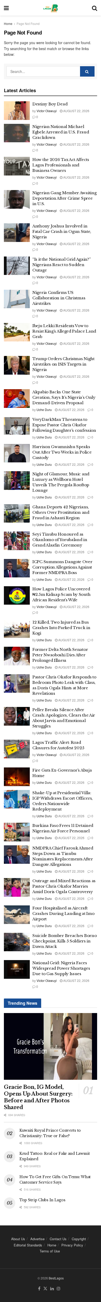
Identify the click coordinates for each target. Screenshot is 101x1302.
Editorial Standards (28, 1245)
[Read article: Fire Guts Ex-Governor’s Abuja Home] (17, 776)
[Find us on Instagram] (58, 1288)
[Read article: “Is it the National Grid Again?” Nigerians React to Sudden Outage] (17, 266)
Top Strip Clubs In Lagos (42, 1200)
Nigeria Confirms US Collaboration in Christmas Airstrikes (58, 298)
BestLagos (56, 1278)
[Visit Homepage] (50, 8)
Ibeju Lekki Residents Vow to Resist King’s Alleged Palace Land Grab (64, 331)
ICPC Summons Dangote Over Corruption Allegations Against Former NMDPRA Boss (62, 567)
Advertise (37, 1238)
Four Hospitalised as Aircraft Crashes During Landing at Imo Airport (63, 913)
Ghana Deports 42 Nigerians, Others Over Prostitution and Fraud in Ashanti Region (60, 512)
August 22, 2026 (75, 111)
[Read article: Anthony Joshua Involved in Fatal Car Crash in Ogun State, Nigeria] (17, 232)
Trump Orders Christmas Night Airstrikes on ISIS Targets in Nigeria (63, 364)
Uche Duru (44, 409)
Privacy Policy (72, 1245)
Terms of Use (50, 1251)
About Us (18, 1238)
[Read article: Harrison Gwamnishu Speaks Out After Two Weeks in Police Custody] (17, 453)
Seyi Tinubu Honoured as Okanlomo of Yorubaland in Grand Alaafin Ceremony (59, 540)
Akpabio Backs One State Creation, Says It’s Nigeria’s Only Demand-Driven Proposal (64, 397)
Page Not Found (28, 23)
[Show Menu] (6, 8)
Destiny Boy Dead (49, 104)
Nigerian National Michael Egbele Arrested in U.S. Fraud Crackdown (60, 132)
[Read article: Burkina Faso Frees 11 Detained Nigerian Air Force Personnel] (17, 832)
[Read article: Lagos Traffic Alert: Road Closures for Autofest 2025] (17, 749)
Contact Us (58, 1238)
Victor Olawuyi (47, 111)
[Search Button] (94, 8)
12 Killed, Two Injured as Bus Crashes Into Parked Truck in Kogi (61, 628)
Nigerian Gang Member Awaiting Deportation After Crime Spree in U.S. (64, 198)
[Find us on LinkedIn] (52, 1288)
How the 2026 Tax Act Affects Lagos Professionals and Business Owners (60, 165)
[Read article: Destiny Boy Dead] (17, 110)
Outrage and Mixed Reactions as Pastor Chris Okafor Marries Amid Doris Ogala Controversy (64, 886)
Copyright (79, 1238)
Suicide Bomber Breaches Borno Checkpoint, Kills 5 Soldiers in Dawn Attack (64, 941)
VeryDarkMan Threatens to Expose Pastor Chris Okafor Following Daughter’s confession (64, 425)
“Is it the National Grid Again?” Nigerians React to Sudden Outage (61, 265)
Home (8, 23)
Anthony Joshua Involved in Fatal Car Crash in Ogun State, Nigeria (61, 231)
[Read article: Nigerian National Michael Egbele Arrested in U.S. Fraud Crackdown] (17, 133)
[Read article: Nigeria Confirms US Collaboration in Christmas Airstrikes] (17, 299)
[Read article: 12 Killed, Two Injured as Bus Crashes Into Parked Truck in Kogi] (17, 628)
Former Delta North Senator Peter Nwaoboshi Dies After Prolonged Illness (60, 655)
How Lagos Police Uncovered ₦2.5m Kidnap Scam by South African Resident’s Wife (61, 594)
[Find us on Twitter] (45, 1288)
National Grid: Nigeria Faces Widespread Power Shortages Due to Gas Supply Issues (61, 968)
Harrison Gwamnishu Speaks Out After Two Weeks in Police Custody (61, 452)
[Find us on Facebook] (39, 1288)
